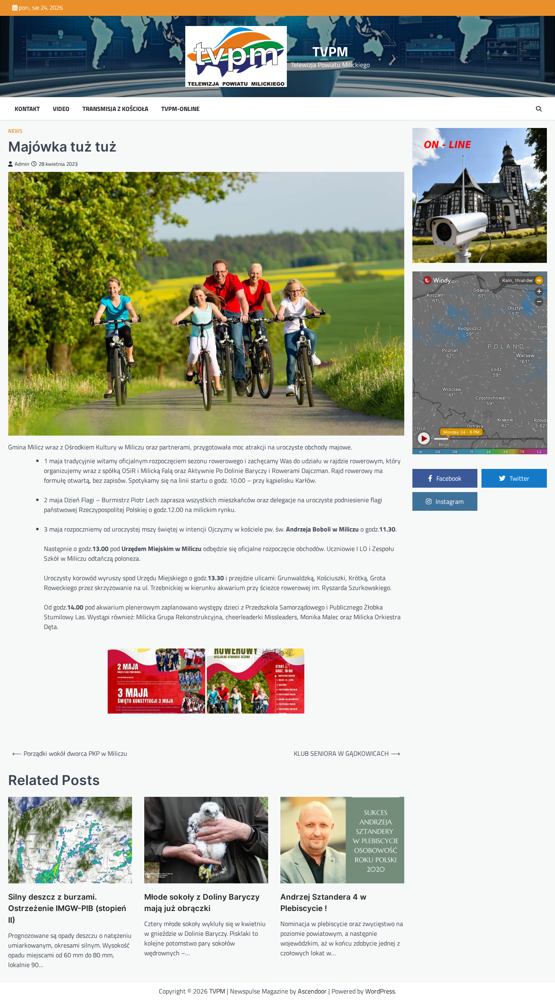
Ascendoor (312, 991)
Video (61, 108)
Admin (22, 164)
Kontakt (27, 108)
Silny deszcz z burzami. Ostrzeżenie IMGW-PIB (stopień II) (67, 908)
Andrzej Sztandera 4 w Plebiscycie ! (323, 902)
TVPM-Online (180, 108)
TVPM (330, 51)
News (15, 131)
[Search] (539, 109)
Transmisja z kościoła (115, 108)
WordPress (380, 991)
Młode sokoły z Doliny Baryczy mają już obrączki (202, 902)
